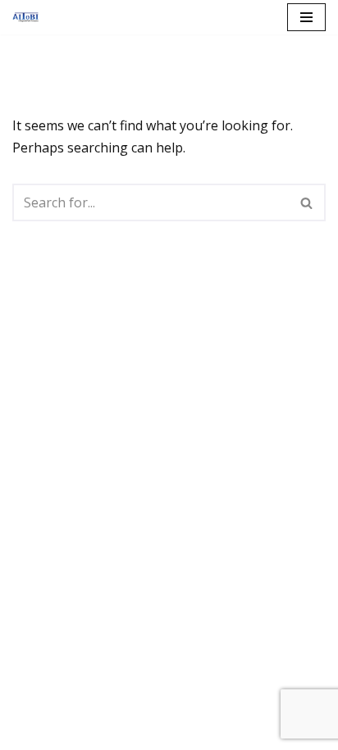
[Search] (307, 202)
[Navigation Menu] (306, 17)
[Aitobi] (29, 16)
